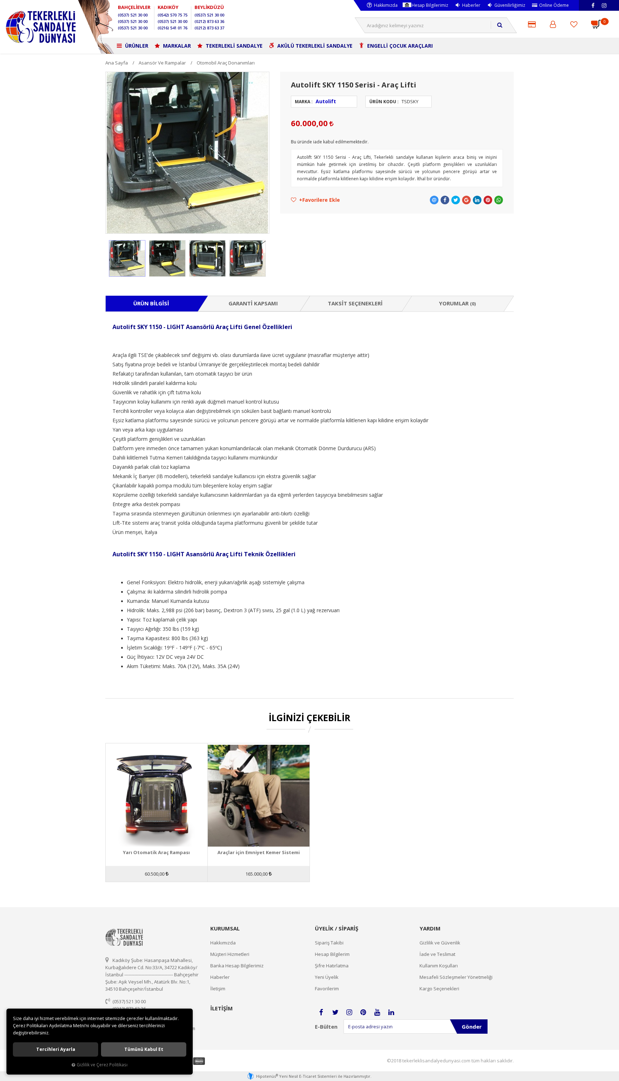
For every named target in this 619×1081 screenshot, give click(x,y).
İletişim (217, 988)
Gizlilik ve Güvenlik (439, 942)
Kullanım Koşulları (438, 965)
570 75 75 (172, 15)
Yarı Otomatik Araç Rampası (156, 852)
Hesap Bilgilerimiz (430, 5)
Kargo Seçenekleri (439, 988)
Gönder (472, 1026)
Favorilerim (327, 988)
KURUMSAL (225, 928)
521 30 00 (133, 15)
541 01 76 (172, 27)
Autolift (326, 101)
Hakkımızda (386, 5)
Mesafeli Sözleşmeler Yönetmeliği (456, 977)
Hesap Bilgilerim (332, 954)
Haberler (471, 5)
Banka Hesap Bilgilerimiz (237, 965)
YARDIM (430, 928)
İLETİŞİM (221, 1008)
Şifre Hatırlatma (332, 965)
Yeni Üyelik (327, 977)
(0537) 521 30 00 (129, 1001)
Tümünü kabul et (143, 1049)
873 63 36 (209, 21)
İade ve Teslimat (437, 954)
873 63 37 (209, 27)
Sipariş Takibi (329, 942)
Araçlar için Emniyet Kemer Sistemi (258, 852)
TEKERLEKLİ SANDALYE (233, 45)
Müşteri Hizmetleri (229, 954)
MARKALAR (176, 45)
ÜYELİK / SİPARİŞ (336, 928)
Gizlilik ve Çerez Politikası (102, 1064)
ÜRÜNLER (136, 45)
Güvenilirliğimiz (509, 5)
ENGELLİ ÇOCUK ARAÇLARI (399, 45)
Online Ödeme (554, 5)
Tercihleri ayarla (55, 1049)
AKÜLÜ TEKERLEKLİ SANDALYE (314, 45)
